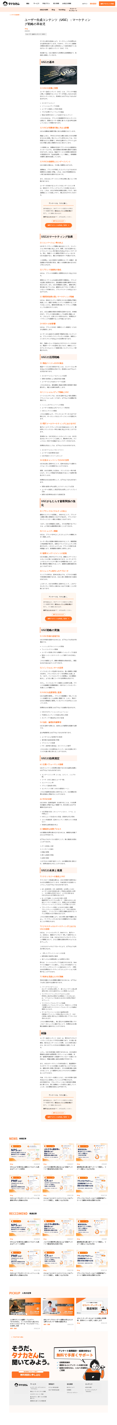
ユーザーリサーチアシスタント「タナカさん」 (38, 1388)
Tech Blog (62, 10)
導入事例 (56, 3)
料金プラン (46, 3)
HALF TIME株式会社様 (54, 1390)
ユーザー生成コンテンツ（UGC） (36, 34)
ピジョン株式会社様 (53, 1387)
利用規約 (69, 1390)
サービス (36, 3)
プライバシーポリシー (72, 1392)
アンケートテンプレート (73, 10)
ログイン (84, 3)
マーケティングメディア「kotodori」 (91, 1390)
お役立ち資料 (44, 10)
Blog (53, 10)
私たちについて (70, 1387)
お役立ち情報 (66, 3)
